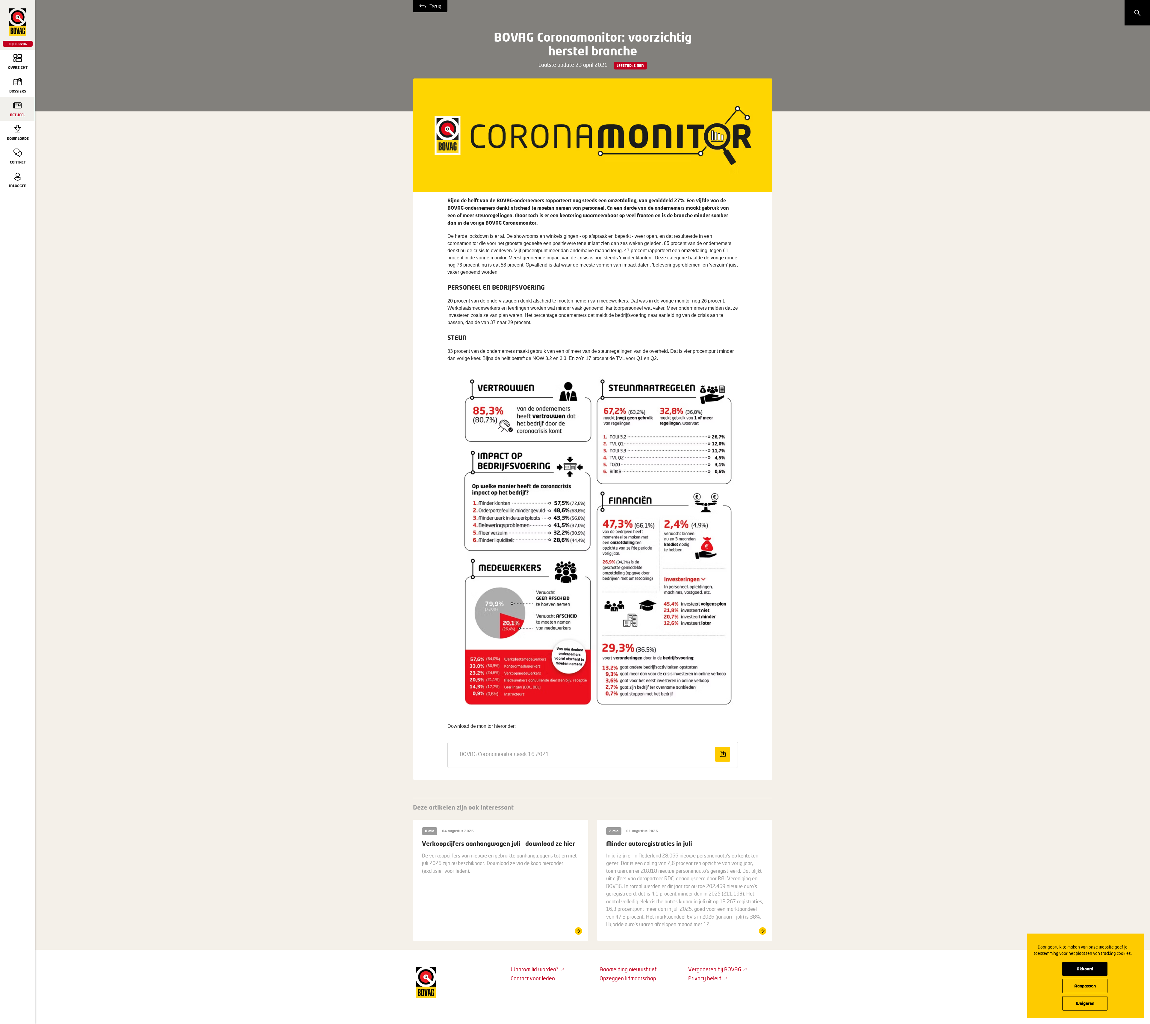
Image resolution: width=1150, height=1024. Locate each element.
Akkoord (1085, 968)
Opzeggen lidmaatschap (628, 978)
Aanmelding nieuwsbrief (628, 969)
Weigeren (1085, 1003)
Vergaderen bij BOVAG (714, 969)
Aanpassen (1085, 985)
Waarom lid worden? (535, 969)
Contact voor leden (533, 978)
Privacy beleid (704, 978)
